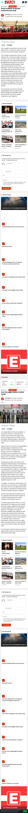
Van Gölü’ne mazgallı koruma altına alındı (13, 277)
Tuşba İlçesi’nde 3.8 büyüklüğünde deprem (14, 208)
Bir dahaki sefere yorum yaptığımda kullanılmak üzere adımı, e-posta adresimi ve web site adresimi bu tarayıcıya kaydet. (14, 183)
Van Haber (8, 14)
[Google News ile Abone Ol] (5, 42)
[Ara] (23, 2)
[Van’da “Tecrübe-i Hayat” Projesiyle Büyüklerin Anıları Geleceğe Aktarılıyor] (7, 142)
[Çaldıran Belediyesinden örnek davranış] (14, 219)
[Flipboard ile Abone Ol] (12, 42)
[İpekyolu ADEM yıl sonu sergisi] (14, 340)
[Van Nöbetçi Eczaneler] (14, 362)
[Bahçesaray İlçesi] (14, 238)
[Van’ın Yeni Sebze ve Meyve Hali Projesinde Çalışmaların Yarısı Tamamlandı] (20, 142)
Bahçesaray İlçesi (7, 246)
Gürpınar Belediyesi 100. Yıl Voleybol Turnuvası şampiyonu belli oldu (12, 263)
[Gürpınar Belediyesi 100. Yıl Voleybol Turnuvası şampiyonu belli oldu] (14, 257)
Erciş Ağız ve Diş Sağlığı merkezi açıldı (12, 290)
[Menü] (2, 2)
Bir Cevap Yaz (7, 155)
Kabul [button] (25, 811)
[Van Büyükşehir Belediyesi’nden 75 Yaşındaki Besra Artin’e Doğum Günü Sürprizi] (7, 127)
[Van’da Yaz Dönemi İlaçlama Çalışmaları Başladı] (20, 112)
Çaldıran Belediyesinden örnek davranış (13, 227)
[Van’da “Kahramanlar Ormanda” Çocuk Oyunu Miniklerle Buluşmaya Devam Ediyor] (7, 112)
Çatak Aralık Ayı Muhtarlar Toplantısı (12, 303)
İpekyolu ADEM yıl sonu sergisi (10, 347)
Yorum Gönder (6, 188)
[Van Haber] (10, 2)
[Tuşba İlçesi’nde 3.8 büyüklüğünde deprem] (14, 203)
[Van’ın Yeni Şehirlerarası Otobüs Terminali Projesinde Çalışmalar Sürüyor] (20, 127)
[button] (26, 2)
